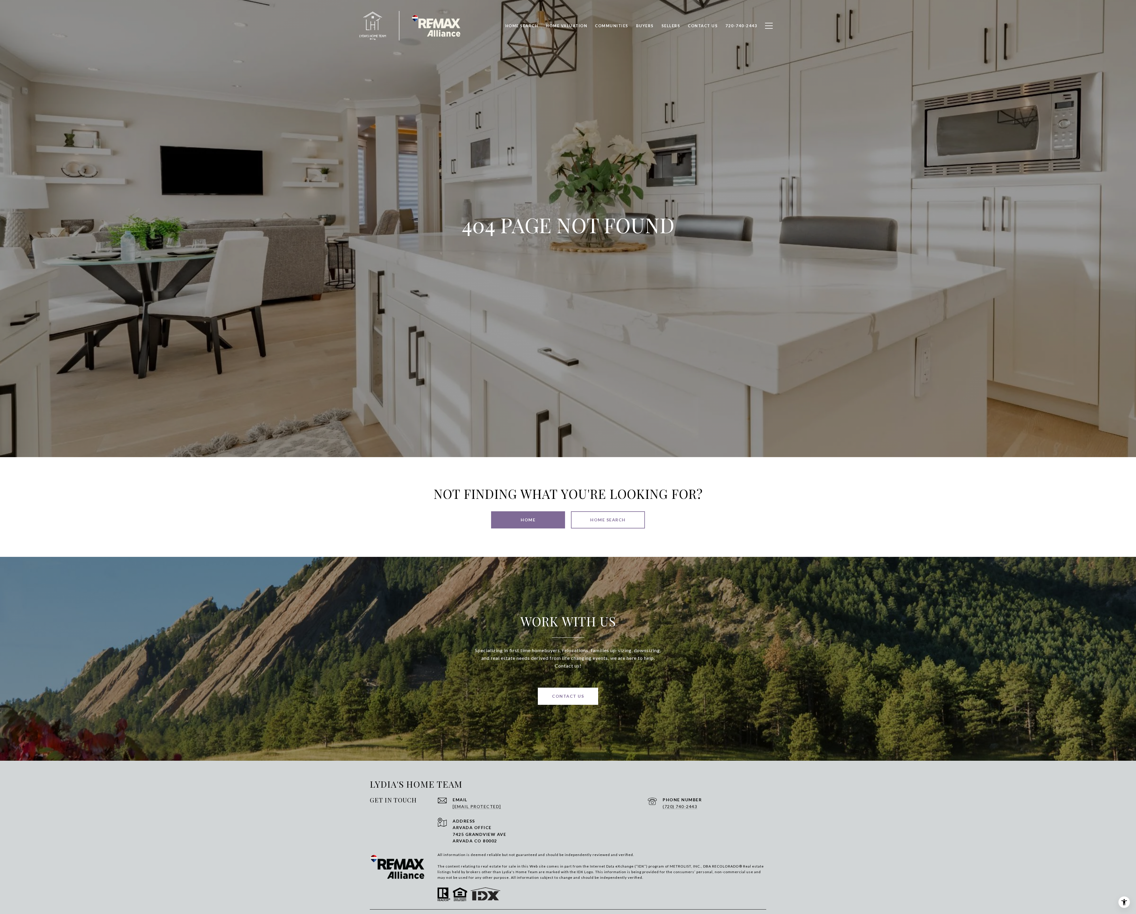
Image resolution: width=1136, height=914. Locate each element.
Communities (611, 25)
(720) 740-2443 (680, 806)
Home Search (521, 25)
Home (528, 519)
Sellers (670, 25)
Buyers (645, 25)
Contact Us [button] (568, 696)
